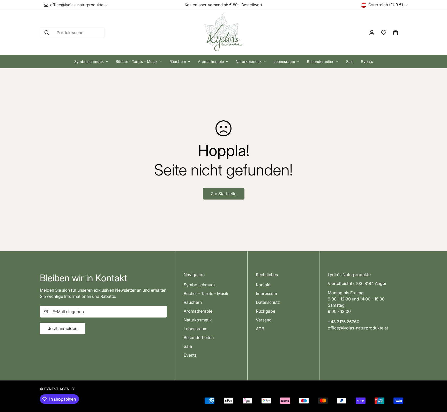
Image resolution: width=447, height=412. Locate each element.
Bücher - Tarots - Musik (137, 61)
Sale (349, 61)
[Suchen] (47, 32)
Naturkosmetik (249, 61)
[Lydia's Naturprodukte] (223, 32)
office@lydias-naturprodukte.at (358, 327)
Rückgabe (265, 311)
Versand (264, 319)
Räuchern (177, 61)
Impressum (266, 293)
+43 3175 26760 (343, 321)
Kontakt (263, 284)
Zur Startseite (223, 193)
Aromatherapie (211, 61)
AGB (260, 328)
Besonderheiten (320, 61)
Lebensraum (284, 61)
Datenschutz (268, 302)
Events (367, 61)
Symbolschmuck (89, 61)
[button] (395, 33)
